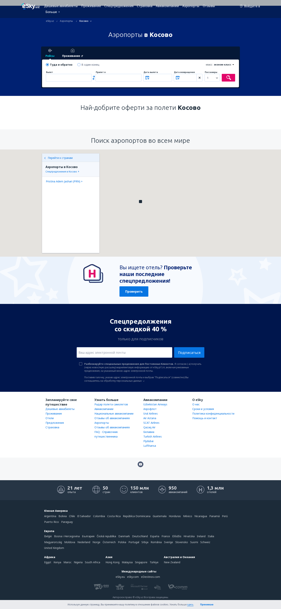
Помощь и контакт (204, 418)
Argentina (50, 516)
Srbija (144, 542)
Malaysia (127, 562)
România (156, 542)
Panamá (214, 516)
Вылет (49, 72)
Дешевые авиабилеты (61, 6)
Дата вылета (151, 72)
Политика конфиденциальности (213, 413)
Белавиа (148, 432)
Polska (122, 542)
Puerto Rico (51, 522)
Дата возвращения (184, 72)
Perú (225, 516)
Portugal (133, 542)
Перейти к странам (60, 158)
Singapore (141, 562)
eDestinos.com (150, 577)
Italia (211, 536)
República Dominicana (136, 516)
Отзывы (209, 6)
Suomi (194, 542)
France (166, 536)
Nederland (83, 542)
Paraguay (67, 522)
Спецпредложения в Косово (61, 171)
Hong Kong (112, 562)
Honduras (175, 516)
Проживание (91, 6)
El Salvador (84, 516)
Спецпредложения (118, 6)
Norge (96, 542)
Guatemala (159, 516)
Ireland (201, 536)
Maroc (67, 562)
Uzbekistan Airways (155, 404)
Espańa (154, 536)
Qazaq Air (149, 427)
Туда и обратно (61, 64)
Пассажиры (211, 72)
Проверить (134, 291)
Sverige (168, 542)
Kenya (57, 562)
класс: (209, 64)
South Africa (92, 562)
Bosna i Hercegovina (67, 536)
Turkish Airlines (152, 436)
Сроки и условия (203, 409)
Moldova (69, 542)
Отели (49, 418)
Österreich (109, 542)
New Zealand (172, 562)
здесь (190, 604)
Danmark (124, 536)
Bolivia (62, 516)
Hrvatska (189, 536)
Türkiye (154, 562)
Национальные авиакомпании (113, 413)
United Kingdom (54, 548)
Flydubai (148, 441)
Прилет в (101, 72)
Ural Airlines (150, 413)
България (88, 536)
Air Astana (149, 418)
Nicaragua (200, 516)
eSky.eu (120, 577)
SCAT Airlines (151, 423)
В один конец (90, 64)
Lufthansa (149, 445)
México (187, 516)
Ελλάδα (176, 536)
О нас (196, 404)
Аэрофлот (150, 409)
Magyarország (53, 542)
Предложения (54, 423)
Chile (72, 516)
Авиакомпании (167, 6)
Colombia (99, 516)
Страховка (144, 6)
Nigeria (78, 562)
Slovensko (181, 542)
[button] (140, 201)
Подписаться (189, 352)
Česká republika (106, 536)
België (48, 536)
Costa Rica (114, 516)
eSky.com (133, 577)
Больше (51, 12)
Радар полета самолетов (111, 404)
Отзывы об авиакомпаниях (112, 418)
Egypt (47, 562)
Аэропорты (190, 6)
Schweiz (205, 542)
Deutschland (140, 536)
